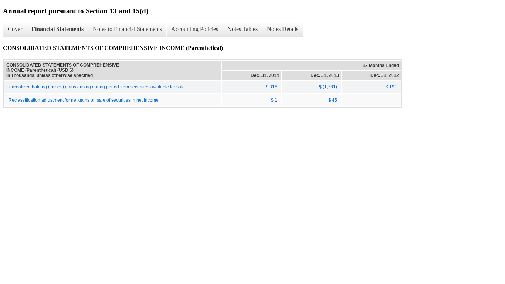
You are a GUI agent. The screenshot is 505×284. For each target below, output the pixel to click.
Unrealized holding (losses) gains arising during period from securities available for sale (97, 87)
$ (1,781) (328, 87)
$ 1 (274, 100)
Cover (15, 29)
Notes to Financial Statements (127, 29)
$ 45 (332, 100)
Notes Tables (242, 29)
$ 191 (391, 87)
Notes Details (282, 29)
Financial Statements (57, 29)
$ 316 (271, 87)
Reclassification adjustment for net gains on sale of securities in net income (84, 100)
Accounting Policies (194, 29)
